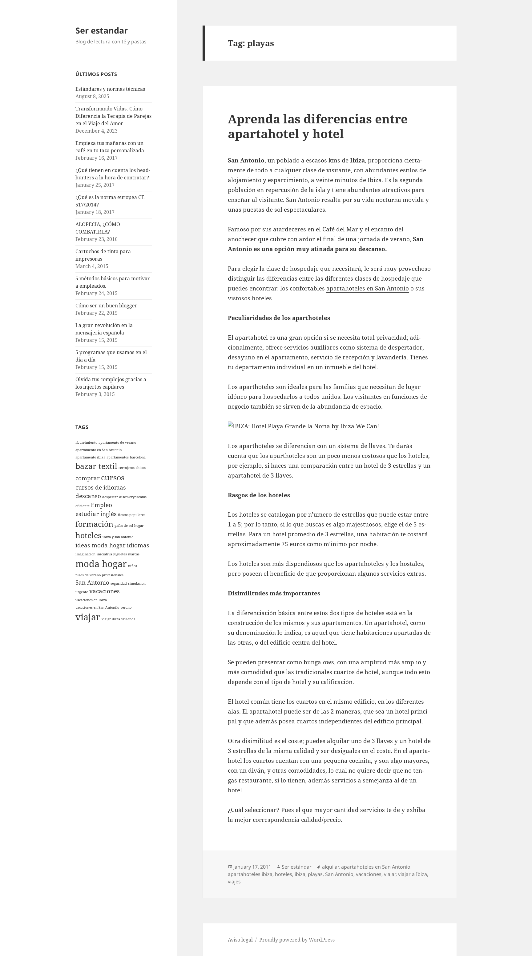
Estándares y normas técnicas (110, 89)
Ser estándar (297, 866)
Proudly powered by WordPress (297, 939)
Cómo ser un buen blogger (106, 305)
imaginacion (85, 554)
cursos (112, 477)
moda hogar (101, 564)
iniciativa (104, 554)
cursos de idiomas (100, 487)
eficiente (82, 506)
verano (125, 607)
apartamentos (118, 457)
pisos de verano (88, 575)
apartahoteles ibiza (250, 874)
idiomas (138, 545)
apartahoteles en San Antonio (367, 288)
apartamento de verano (117, 442)
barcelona (138, 457)
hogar (138, 525)
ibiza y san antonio (118, 537)
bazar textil (96, 466)
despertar (110, 497)
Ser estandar (101, 30)
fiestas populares (131, 515)
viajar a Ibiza (412, 874)
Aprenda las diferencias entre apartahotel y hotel (318, 126)
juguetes (120, 554)
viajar (87, 617)
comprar (87, 478)
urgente (81, 592)
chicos (141, 468)
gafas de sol (124, 525)
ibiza (300, 874)
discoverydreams (133, 497)
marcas (133, 554)
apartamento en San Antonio (98, 450)
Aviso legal (240, 939)
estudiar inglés (96, 514)
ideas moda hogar (100, 545)
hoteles (88, 535)
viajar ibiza (111, 619)
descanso (88, 496)
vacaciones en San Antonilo (97, 607)
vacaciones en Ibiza (91, 600)
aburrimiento (86, 442)
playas (315, 874)
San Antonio (92, 582)
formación (94, 524)
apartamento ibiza (90, 457)
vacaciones (104, 591)
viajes (234, 881)
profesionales (112, 575)
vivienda (128, 619)
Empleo (101, 505)
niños (132, 566)
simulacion (137, 583)
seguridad (119, 583)
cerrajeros (127, 468)
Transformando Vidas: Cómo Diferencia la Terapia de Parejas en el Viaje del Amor (113, 116)
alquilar (330, 866)
